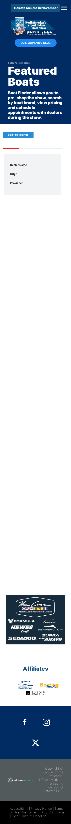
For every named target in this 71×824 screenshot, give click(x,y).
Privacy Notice (41, 808)
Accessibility (19, 808)
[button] (64, 8)
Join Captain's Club (35, 42)
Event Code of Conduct (29, 816)
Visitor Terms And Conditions (43, 812)
